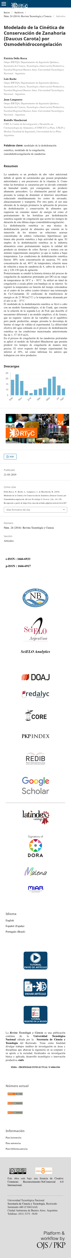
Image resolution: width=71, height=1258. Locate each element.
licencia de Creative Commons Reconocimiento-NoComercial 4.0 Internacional (35, 1181)
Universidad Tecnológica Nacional (35, 1037)
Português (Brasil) (15, 931)
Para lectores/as (13, 1137)
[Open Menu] (4, 3)
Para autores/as (13, 1143)
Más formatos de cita (18, 509)
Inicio (7, 12)
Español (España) (15, 926)
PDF (11, 456)
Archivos (18, 12)
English (10, 920)
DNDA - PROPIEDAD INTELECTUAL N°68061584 (35, 1067)
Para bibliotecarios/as (17, 1148)
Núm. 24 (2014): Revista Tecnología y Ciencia (27, 16)
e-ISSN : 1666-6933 (18, 559)
